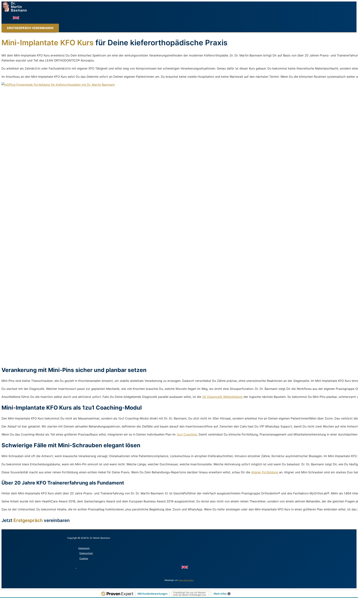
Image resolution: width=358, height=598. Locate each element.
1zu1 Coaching (187, 434)
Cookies (83, 558)
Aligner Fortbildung (264, 472)
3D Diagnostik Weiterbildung (222, 397)
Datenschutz (86, 553)
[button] (30, 28)
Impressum (84, 548)
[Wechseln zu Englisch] (16, 18)
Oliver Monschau (186, 580)
